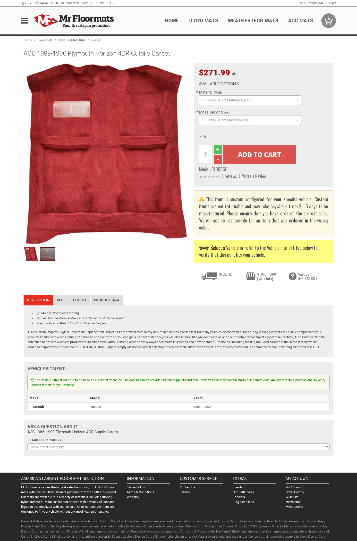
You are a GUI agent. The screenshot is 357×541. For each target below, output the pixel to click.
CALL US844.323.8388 (307, 276)
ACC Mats (300, 21)
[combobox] (250, 100)
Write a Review (254, 176)
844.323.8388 (48, 3)
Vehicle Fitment (72, 300)
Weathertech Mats (253, 21)
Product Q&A (106, 300)
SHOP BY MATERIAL (72, 40)
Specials (239, 497)
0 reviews (229, 176)
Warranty (133, 497)
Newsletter (293, 502)
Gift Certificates (243, 492)
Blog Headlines (243, 502)
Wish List (292, 497)
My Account (294, 487)
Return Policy (136, 487)
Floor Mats (45, 40)
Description (38, 300)
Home (172, 21)
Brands (238, 487)
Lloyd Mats (203, 21)
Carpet (95, 40)
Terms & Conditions (140, 492)
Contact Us (72, 3)
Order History (295, 492)
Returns (185, 492)
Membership (294, 506)
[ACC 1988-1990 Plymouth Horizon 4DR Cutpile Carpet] (106, 153)
